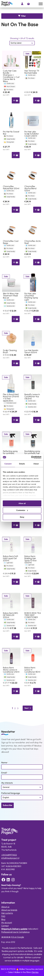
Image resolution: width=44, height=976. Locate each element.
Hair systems (7, 913)
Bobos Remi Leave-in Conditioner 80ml (32, 670)
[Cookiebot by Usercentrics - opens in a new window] (31, 457)
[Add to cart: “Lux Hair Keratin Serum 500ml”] (37, 363)
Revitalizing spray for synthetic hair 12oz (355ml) (32, 453)
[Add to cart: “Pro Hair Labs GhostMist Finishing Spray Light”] (37, 319)
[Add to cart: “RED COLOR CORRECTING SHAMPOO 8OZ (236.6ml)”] (37, 525)
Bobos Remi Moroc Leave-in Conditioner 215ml (11, 670)
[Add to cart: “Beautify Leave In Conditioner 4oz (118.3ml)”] (37, 420)
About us (5, 907)
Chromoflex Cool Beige (10, 242)
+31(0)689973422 (9, 855)
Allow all (22, 503)
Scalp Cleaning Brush (10, 351)
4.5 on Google (17, 937)
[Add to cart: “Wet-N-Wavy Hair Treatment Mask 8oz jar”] (16, 319)
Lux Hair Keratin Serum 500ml (31, 351)
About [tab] (36, 464)
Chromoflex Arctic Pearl (32, 242)
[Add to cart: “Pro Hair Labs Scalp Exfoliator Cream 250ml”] (37, 155)
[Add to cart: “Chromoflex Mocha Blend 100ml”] (37, 210)
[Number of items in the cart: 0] (28, 4)
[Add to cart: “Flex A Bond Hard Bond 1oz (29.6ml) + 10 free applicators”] (16, 420)
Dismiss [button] (35, 972)
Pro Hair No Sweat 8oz (11, 133)
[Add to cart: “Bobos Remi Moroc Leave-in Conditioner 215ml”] (16, 691)
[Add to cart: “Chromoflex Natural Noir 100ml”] (16, 210)
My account (6, 922)
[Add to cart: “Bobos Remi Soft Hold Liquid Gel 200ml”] (16, 582)
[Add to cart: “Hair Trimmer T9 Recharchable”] (37, 100)
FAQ (3, 916)
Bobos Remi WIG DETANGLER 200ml (10, 615)
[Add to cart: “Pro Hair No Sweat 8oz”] (16, 155)
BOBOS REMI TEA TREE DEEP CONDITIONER (32, 615)
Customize (20, 510)
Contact (5, 925)
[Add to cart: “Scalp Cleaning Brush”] (16, 363)
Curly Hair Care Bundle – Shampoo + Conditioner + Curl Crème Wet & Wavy (11, 76)
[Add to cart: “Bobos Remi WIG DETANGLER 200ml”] (16, 636)
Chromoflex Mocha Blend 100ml (30, 188)
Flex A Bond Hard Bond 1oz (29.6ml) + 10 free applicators (11, 397)
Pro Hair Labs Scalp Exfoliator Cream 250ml (31, 134)
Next (27, 708)
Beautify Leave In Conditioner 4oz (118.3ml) (32, 396)
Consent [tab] (7, 464)
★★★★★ (6, 937)
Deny (22, 517)
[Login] (22, 4)
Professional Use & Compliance (15, 932)
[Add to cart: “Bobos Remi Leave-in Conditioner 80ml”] (37, 691)
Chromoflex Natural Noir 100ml (11, 187)
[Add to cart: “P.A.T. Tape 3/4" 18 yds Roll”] (16, 525)
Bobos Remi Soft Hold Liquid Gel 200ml (10, 558)
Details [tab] (22, 464)
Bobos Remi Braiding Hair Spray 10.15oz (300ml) (30, 559)
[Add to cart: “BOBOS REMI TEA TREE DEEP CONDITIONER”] (37, 636)
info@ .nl (10, 858)
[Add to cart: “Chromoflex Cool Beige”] (16, 262)
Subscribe (7, 805)
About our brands (9, 910)
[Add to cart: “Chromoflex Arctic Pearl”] (37, 262)
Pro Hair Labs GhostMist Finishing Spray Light (31, 296)
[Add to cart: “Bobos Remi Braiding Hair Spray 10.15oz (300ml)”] (37, 582)
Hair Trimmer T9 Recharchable (31, 72)
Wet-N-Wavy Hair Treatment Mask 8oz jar (11, 295)
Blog (3, 919)
